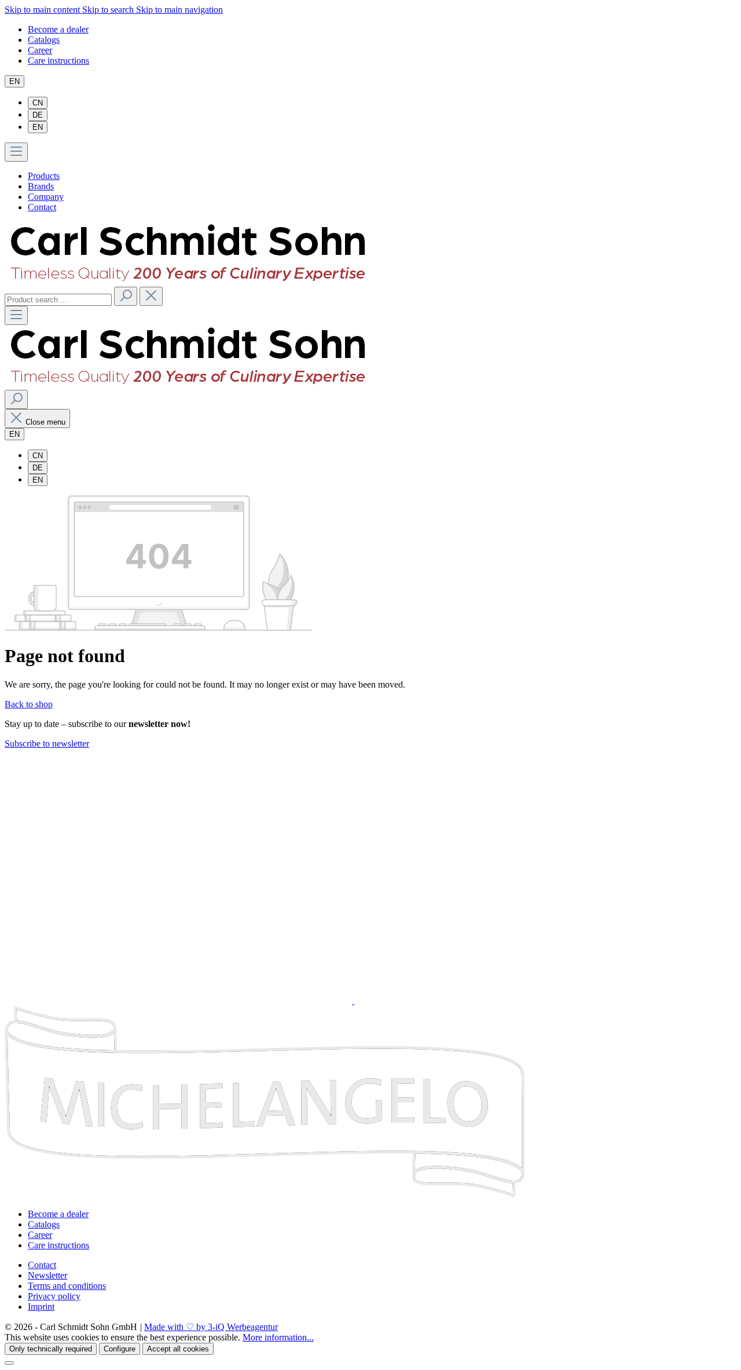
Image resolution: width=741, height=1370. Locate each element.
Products (44, 176)
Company (46, 197)
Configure (119, 1349)
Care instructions (58, 60)
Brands (41, 186)
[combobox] (58, 300)
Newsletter (47, 1275)
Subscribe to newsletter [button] (47, 743)
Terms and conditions (67, 1286)
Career (40, 50)
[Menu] (16, 152)
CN (37, 102)
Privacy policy (54, 1296)
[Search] (125, 296)
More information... (278, 1337)
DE (37, 115)
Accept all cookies (178, 1349)
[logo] (220, 815)
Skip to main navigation (179, 9)
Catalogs (44, 40)
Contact (42, 207)
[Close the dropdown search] (151, 296)
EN (37, 127)
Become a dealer (58, 29)
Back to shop (29, 704)
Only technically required (50, 1349)
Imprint (41, 1306)
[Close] (9, 1363)
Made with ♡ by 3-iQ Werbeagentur (211, 1327)
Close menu (45, 422)
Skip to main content (43, 9)
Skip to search (109, 9)
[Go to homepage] (187, 281)
